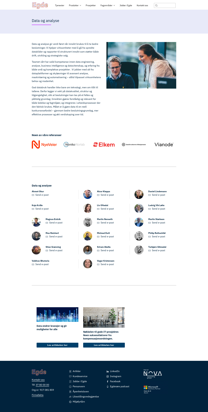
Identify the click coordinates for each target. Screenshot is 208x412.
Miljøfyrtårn (79, 401)
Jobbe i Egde (126, 5)
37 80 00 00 (42, 384)
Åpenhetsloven (81, 391)
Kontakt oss (142, 5)
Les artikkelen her (57, 345)
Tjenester (59, 5)
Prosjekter (91, 5)
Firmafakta (37, 395)
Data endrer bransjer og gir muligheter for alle (52, 327)
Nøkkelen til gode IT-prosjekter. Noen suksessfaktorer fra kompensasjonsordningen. (101, 335)
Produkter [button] (74, 5)
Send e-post (42, 194)
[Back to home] (40, 5)
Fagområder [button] (106, 5)
